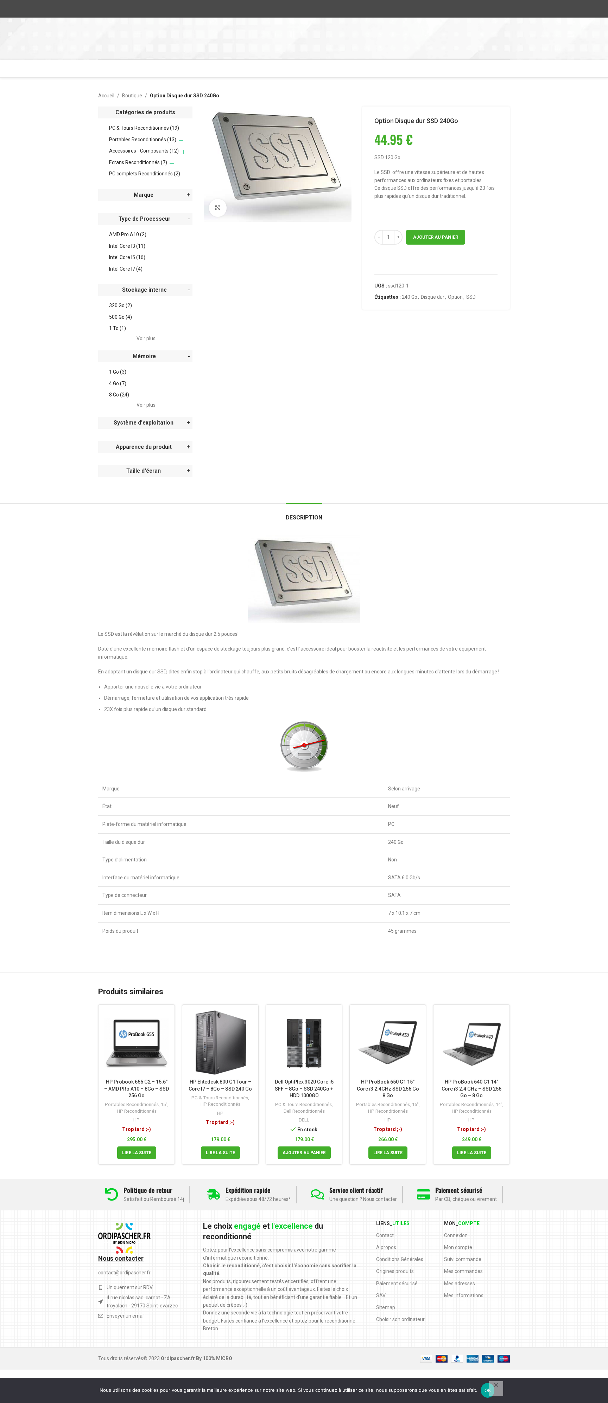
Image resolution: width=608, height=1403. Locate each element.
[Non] (496, 1388)
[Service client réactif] (317, 1194)
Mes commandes (463, 1271)
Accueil (106, 95)
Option (455, 297)
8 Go (119, 394)
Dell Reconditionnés (304, 1111)
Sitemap (385, 1307)
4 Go (117, 383)
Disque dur (432, 297)
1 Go (117, 372)
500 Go (120, 317)
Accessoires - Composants (144, 151)
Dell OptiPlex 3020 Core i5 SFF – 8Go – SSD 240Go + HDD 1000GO (304, 1088)
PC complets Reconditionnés (144, 173)
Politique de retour (148, 1190)
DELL (304, 1120)
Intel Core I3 (127, 246)
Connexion (456, 1235)
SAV (381, 1295)
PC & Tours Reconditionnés (144, 128)
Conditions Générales (399, 1259)
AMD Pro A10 (127, 234)
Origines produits (395, 1271)
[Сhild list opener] (181, 140)
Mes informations (463, 1295)
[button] (304, 1152)
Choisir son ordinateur (400, 1319)
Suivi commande (462, 1259)
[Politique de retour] (111, 1194)
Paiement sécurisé (458, 1190)
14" (499, 1104)
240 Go (409, 297)
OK (487, 1390)
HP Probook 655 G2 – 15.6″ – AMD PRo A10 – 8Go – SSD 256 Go (136, 1088)
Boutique (132, 95)
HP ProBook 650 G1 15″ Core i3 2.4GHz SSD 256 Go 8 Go (388, 1088)
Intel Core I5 (127, 257)
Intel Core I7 (125, 269)
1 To (117, 328)
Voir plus (146, 338)
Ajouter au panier (435, 237)
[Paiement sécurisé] (423, 1194)
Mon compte (458, 1247)
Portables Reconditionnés (142, 139)
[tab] (304, 514)
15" (164, 1104)
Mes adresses (459, 1283)
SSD (471, 297)
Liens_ (393, 1223)
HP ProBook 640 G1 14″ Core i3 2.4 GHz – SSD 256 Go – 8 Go (471, 1088)
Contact (385, 1235)
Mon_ (462, 1223)
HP (136, 1120)
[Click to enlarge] (218, 207)
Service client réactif (356, 1190)
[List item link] (139, 1316)
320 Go (120, 305)
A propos (386, 1247)
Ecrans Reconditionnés (138, 162)
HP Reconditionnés (137, 1111)
